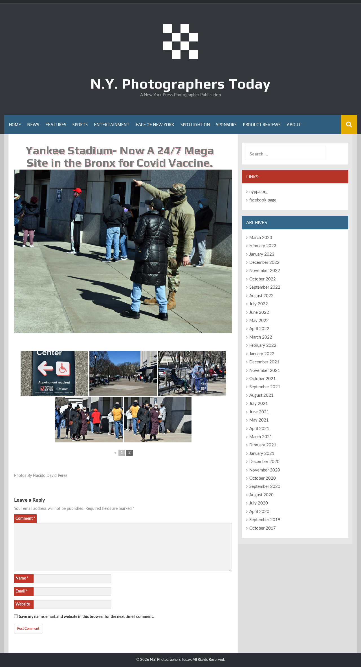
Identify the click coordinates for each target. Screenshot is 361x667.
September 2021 (264, 387)
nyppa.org (258, 192)
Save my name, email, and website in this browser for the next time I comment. (86, 617)
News (33, 124)
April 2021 (259, 429)
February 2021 (262, 445)
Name (22, 578)
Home (15, 124)
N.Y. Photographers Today (181, 83)
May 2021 (259, 420)
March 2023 (260, 238)
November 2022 (264, 271)
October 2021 (262, 379)
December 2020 (264, 462)
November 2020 (264, 470)
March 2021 (260, 437)
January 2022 (261, 354)
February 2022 (262, 345)
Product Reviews (262, 124)
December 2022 (264, 262)
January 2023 (261, 254)
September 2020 (264, 486)
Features (55, 124)
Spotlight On (195, 124)
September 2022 (264, 287)
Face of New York (155, 124)
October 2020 (262, 478)
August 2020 (261, 495)
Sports (80, 124)
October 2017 (262, 528)
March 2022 (260, 337)
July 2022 (258, 304)
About (294, 124)
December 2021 (264, 362)
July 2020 (258, 503)
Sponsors (226, 124)
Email (22, 591)
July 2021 (258, 403)
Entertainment (111, 124)
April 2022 (259, 329)
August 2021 (261, 395)
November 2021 (264, 370)
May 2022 (259, 321)
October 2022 (262, 279)
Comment (25, 519)
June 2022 (259, 312)
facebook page (262, 200)
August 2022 (261, 296)
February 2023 (262, 246)
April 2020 (259, 512)
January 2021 (261, 453)
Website (23, 604)
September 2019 (264, 520)
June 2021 (259, 412)
